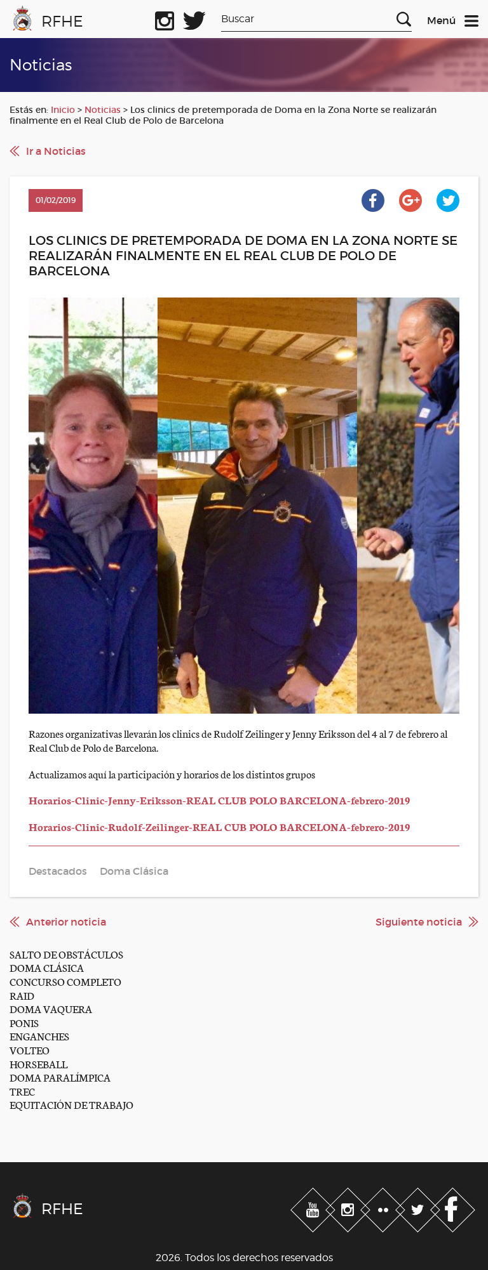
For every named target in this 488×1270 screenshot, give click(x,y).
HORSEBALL (38, 1063)
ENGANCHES (39, 1035)
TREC (22, 1090)
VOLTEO (30, 1049)
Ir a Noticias (56, 151)
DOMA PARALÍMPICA (60, 1077)
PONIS (24, 1022)
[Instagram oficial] (164, 18)
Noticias (103, 109)
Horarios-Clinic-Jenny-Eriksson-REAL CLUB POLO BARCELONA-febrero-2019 (219, 799)
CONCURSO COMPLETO (65, 981)
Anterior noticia (66, 922)
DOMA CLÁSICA (47, 967)
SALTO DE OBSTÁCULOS (66, 953)
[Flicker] (384, 1207)
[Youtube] (314, 1207)
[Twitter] (419, 1207)
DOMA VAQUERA (51, 1008)
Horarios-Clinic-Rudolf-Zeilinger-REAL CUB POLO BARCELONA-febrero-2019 (219, 826)
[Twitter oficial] (194, 18)
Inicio (63, 109)
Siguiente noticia (419, 922)
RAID (22, 995)
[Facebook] (453, 1207)
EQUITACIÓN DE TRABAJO (71, 1104)
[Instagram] (349, 1207)
